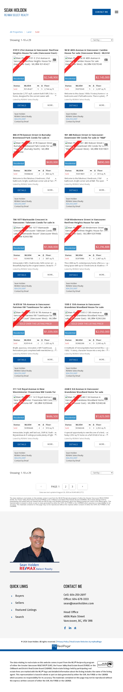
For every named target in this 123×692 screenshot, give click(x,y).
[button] (101, 12)
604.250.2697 (20, 119)
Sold (37, 32)
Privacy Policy (63, 642)
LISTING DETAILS (22, 105)
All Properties (16, 32)
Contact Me (101, 12)
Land (29, 32)
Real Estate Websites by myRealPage (86, 642)
